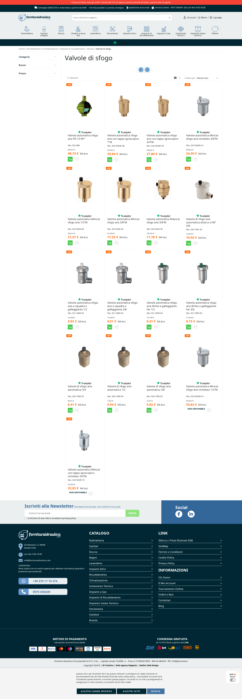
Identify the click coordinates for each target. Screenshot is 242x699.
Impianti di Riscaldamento (105, 597)
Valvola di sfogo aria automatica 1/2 (119, 388)
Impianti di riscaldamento (72, 48)
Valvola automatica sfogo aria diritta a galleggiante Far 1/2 (162, 306)
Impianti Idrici (97, 569)
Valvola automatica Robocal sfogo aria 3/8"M (163, 220)
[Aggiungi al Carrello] (70, 159)
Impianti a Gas (98, 591)
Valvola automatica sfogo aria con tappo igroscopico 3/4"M (162, 139)
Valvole (90, 48)
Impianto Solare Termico (103, 603)
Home (22, 48)
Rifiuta (155, 691)
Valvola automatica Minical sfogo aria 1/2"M (84, 220)
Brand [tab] (22, 65)
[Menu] (237, 672)
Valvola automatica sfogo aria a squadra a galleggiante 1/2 (83, 306)
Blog (161, 606)
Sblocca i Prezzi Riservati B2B (175, 540)
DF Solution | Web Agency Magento (119, 665)
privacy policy (69, 518)
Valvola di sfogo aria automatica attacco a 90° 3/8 (201, 222)
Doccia (93, 552)
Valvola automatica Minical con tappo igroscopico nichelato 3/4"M (84, 473)
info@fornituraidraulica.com (37, 560)
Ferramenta (96, 609)
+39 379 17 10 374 (45, 581)
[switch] (233, 680)
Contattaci (164, 600)
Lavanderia (95, 563)
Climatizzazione (98, 580)
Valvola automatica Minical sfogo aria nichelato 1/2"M (202, 388)
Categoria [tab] (24, 56)
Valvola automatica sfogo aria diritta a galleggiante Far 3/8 (201, 306)
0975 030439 (177, 7)
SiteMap (163, 546)
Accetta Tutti (131, 691)
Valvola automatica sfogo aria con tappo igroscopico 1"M (123, 139)
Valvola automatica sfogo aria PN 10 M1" (83, 137)
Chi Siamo (164, 577)
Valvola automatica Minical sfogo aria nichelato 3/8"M (202, 137)
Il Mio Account (167, 583)
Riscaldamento (98, 574)
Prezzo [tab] (22, 73)
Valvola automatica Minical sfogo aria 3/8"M (123, 220)
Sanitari (93, 546)
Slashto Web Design (149, 665)
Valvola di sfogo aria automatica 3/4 (80, 388)
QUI (160, 676)
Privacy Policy (166, 563)
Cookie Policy (166, 557)
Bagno (93, 557)
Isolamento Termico (101, 586)
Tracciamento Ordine (170, 589)
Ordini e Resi (166, 594)
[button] (77, 159)
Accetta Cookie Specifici (96, 691)
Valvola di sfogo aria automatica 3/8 (159, 388)
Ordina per (190, 77)
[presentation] (141, 69)
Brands (93, 620)
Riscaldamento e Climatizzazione (43, 48)
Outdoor (94, 614)
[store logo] (44, 17)
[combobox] (122, 17)
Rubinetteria (96, 540)
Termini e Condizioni (170, 552)
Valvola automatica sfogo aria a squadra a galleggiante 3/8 (122, 306)
